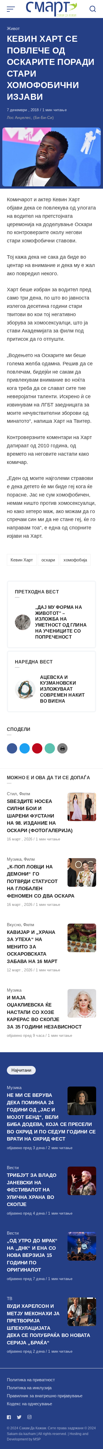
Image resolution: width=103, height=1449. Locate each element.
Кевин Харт (22, 559)
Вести (13, 1167)
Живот (13, 28)
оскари (48, 559)
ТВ (9, 1298)
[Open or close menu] (11, 9)
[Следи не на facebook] (10, 1417)
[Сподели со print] (62, 748)
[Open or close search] (92, 9)
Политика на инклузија (29, 1387)
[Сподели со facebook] (12, 748)
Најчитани (21, 1070)
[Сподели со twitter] (24, 748)
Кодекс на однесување (29, 1403)
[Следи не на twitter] (19, 1417)
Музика (14, 859)
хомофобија (75, 559)
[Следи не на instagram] (29, 1417)
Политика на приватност (31, 1379)
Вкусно (14, 924)
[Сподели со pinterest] (37, 748)
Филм (24, 793)
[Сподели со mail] (50, 748)
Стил (12, 793)
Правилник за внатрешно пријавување (44, 1395)
